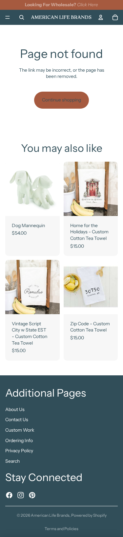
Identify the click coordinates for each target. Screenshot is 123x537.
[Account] (100, 17)
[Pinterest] (32, 495)
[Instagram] (21, 495)
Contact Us (16, 419)
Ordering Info (19, 440)
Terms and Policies (61, 528)
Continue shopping (61, 100)
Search (12, 461)
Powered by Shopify (89, 515)
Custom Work (19, 430)
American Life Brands (50, 515)
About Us (15, 409)
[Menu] (7, 17)
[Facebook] (9, 495)
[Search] (21, 17)
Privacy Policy (19, 451)
